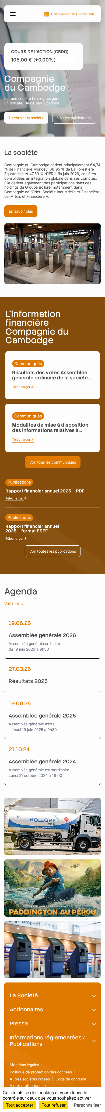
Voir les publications (74, 117)
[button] (14, 14)
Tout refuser (54, 1105)
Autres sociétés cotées (30, 1079)
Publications (19, 482)
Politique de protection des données (41, 1072)
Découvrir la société (26, 117)
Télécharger (23, 387)
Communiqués (28, 363)
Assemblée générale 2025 (42, 716)
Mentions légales (24, 1064)
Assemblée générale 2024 (42, 762)
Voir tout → (14, 603)
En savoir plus (21, 211)
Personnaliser (87, 1105)
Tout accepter (19, 1105)
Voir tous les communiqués (52, 462)
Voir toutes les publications (52, 551)
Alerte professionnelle (28, 1085)
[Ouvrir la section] (94, 995)
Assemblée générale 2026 (42, 635)
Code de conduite (70, 1079)
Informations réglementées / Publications (47, 1040)
